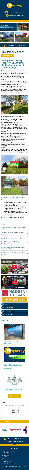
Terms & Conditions (11, 467)
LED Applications (9, 307)
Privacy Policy (18, 467)
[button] (2, 36)
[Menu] (14, 21)
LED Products (8, 304)
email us (17, 216)
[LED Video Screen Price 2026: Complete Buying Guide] (14, 331)
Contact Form (6, 217)
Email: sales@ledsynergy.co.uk (9, 463)
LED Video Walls (9, 314)
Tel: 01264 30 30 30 (6, 461)
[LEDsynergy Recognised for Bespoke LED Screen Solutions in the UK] (14, 379)
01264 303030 (11, 216)
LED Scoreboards (9, 311)
